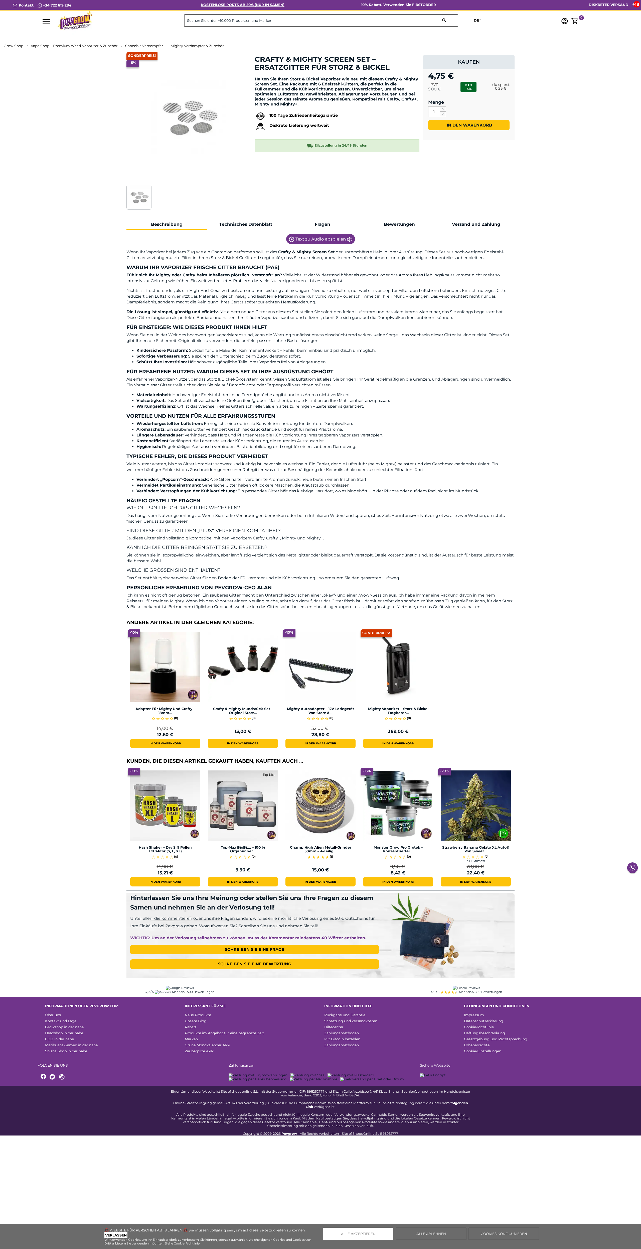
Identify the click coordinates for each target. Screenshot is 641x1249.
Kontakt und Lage (60, 1021)
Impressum (474, 1015)
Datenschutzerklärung (483, 1021)
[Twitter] (53, 1077)
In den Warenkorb (468, 125)
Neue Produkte (198, 1015)
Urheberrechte (477, 1045)
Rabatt (191, 1027)
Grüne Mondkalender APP (207, 1045)
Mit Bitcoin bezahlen (342, 1039)
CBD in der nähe (59, 1039)
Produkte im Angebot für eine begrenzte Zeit (224, 1033)
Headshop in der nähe (64, 1033)
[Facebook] (43, 1077)
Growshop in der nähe (64, 1027)
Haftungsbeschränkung (484, 1033)
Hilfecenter (334, 1027)
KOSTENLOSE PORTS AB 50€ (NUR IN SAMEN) (242, 5)
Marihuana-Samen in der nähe (71, 1045)
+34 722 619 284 (56, 5)
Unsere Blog (196, 1021)
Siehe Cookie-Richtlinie (182, 1243)
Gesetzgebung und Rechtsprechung (495, 1039)
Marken (191, 1039)
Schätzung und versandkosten (350, 1021)
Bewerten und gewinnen (281, 75)
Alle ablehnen (431, 1234)
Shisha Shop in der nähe (66, 1051)
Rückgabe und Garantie (344, 1015)
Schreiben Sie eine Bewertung (254, 964)
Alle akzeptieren (358, 1234)
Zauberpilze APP (199, 1051)
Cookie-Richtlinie (479, 1027)
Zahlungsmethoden (341, 1033)
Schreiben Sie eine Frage (254, 949)
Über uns (53, 1015)
